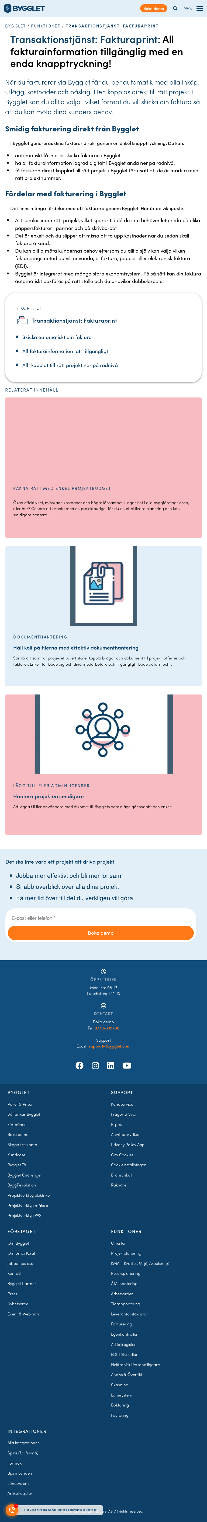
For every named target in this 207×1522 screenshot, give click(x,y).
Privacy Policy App (127, 1144)
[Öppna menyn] (199, 8)
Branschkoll (121, 1175)
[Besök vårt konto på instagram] (96, 1065)
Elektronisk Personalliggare (135, 1364)
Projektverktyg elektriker (29, 1195)
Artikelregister (123, 1344)
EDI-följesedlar (124, 1354)
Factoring (120, 1415)
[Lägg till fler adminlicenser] (103, 734)
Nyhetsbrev (18, 1304)
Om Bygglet (18, 1243)
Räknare (118, 1185)
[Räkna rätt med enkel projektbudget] (103, 437)
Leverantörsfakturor (129, 1314)
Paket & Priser (20, 1104)
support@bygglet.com (109, 1046)
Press (12, 1294)
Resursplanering (125, 1273)
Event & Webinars (24, 1314)
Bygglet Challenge (24, 1175)
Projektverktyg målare (28, 1205)
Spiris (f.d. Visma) (23, 1453)
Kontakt (15, 1273)
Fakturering (121, 1324)
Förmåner (17, 1124)
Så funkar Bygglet (24, 1114)
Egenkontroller (124, 1334)
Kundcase (16, 1155)
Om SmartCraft (22, 1253)
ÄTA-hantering (124, 1283)
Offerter (118, 1243)
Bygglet (15, 26)
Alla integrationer (23, 1443)
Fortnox (15, 1463)
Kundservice (122, 1104)
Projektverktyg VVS (25, 1215)
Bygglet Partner (22, 1283)
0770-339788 (107, 1028)
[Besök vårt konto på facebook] (80, 1065)
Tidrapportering (125, 1304)
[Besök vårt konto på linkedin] (111, 1065)
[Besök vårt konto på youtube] (127, 1065)
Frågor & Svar (124, 1114)
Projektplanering (126, 1253)
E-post (117, 1124)
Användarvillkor (125, 1134)
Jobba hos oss (20, 1263)
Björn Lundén (20, 1473)
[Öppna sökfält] (175, 8)
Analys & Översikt (126, 1374)
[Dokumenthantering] (103, 586)
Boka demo (153, 8)
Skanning (119, 1385)
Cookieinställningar (128, 1165)
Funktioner (46, 26)
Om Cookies (122, 1155)
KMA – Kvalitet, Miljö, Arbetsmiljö (140, 1263)
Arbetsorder (122, 1294)
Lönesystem (121, 1395)
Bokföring (120, 1405)
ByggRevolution (22, 1185)
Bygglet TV (17, 1165)
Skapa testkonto (22, 1144)
